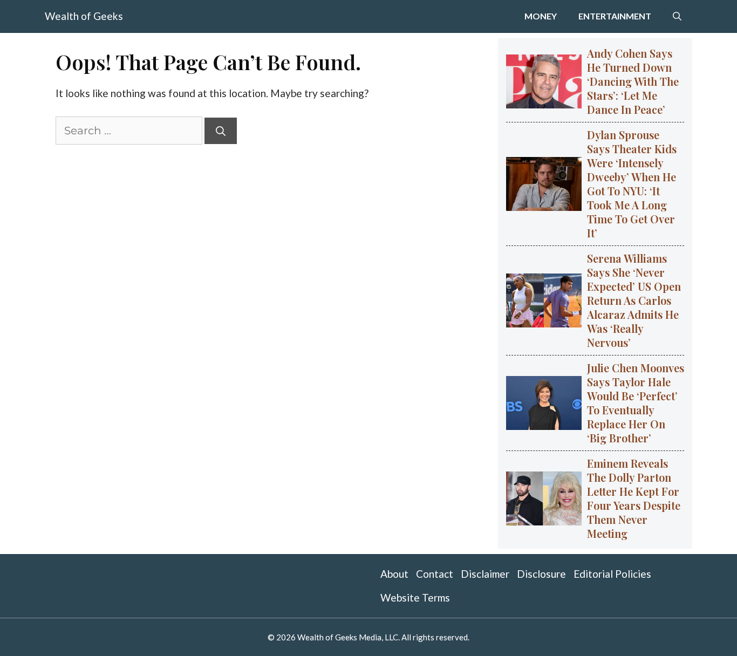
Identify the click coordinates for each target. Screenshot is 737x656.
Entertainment (614, 16)
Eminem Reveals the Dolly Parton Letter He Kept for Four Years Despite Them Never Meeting (633, 498)
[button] (677, 16)
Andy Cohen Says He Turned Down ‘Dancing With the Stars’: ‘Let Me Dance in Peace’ (633, 81)
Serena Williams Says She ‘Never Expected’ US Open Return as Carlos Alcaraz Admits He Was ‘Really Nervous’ (634, 300)
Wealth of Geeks (84, 16)
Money (540, 16)
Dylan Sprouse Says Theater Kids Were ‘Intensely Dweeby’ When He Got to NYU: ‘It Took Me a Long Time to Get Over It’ (632, 183)
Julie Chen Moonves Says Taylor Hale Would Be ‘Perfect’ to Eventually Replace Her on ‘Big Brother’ (635, 402)
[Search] (220, 131)
